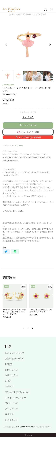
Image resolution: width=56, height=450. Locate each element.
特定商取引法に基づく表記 (17, 392)
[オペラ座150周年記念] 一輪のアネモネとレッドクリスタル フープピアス (14, 311)
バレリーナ (19, 145)
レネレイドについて (14, 353)
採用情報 (9, 414)
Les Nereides (11, 9)
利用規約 (9, 386)
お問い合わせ (11, 370)
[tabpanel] (14, 304)
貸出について (11, 403)
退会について (11, 420)
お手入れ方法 (11, 375)
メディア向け (11, 409)
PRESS (9, 364)
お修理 (8, 381)
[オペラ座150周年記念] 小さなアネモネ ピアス (41, 310)
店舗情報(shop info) (14, 359)
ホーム (11, 14)
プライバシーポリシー (15, 398)
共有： (5, 247)
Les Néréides (8, 85)
